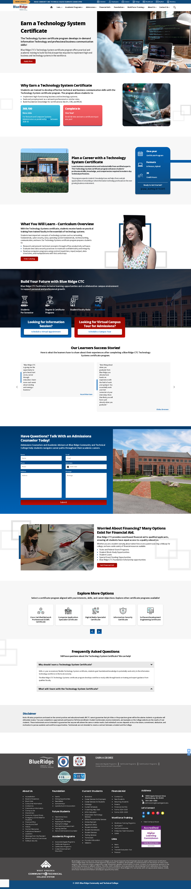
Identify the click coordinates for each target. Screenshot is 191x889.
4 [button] (100, 633)
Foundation (118, 7)
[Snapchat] (162, 813)
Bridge (138, 2)
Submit (63, 502)
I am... (59, 7)
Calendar (103, 2)
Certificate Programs (128, 764)
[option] (40, 614)
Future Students (61, 811)
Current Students (92, 791)
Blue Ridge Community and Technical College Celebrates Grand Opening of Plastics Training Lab (51, 2)
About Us (151, 7)
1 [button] (92, 633)
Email (68, 454)
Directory (172, 2)
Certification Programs (148, 764)
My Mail (161, 2)
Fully (98, 305)
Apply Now (28, 61)
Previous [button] (92, 632)
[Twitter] (148, 813)
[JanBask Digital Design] (20, 886)
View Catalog (29, 258)
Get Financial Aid (107, 565)
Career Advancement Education (108, 766)
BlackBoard (149, 2)
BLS (48, 119)
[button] (175, 7)
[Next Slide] (174, 386)
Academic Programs (73, 7)
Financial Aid (104, 7)
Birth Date (69, 463)
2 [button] (94, 633)
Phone (23, 463)
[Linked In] (143, 816)
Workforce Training (135, 7)
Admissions (90, 7)
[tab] (95, 665)
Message (69, 471)
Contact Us (163, 7)
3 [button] (97, 633)
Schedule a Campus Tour (99, 332)
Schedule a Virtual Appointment (46, 332)
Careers (127, 2)
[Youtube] (153, 813)
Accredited (100, 309)
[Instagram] (157, 813)
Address (24, 471)
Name (23, 454)
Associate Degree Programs (106, 764)
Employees (115, 2)
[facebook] (143, 813)
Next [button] (99, 631)
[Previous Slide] (17, 386)
